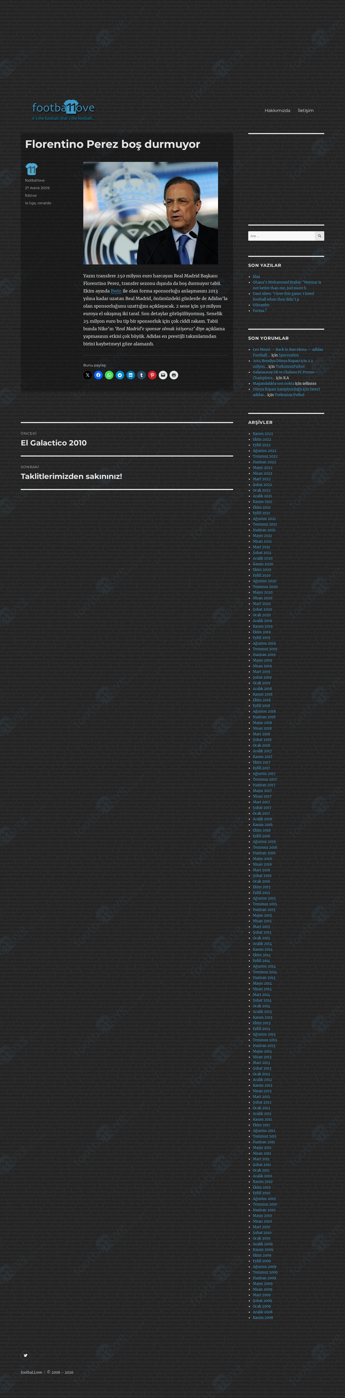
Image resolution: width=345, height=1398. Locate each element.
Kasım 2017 (262, 756)
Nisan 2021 (262, 541)
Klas (256, 276)
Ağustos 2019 (264, 643)
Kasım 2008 (263, 1317)
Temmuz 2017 (265, 779)
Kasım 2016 (263, 824)
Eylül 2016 (261, 836)
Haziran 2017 (264, 785)
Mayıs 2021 (262, 535)
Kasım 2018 (262, 694)
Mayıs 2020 (262, 592)
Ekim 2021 (262, 507)
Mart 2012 (261, 1096)
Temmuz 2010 (265, 1204)
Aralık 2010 (262, 1176)
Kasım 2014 (262, 949)
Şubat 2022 (262, 484)
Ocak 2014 (261, 1006)
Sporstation (289, 355)
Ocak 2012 (261, 1108)
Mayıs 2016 (262, 858)
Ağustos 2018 (264, 711)
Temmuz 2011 (265, 1136)
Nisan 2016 (262, 864)
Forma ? (260, 310)
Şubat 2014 (262, 1000)
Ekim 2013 (261, 1023)
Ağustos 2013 (264, 1034)
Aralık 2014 (262, 943)
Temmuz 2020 (265, 586)
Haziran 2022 (264, 462)
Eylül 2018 (261, 705)
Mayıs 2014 (262, 983)
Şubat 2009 (262, 1300)
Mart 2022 (262, 479)
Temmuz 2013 (265, 1040)
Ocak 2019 (261, 683)
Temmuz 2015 (265, 904)
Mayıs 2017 (262, 790)
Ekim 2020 (262, 569)
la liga (30, 203)
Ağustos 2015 (264, 898)
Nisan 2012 (262, 1091)
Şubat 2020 (262, 609)
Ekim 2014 (262, 955)
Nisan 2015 (262, 921)
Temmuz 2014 (265, 972)
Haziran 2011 (264, 1142)
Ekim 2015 (262, 887)
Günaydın (261, 305)
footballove (35, 180)
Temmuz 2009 (265, 1272)
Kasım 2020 (263, 564)
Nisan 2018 (262, 728)
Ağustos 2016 (264, 841)
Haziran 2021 (264, 530)
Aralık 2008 (262, 1312)
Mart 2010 (261, 1227)
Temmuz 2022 (265, 456)
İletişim (306, 110)
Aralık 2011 (262, 1113)
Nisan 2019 (262, 666)
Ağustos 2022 (264, 450)
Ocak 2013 (261, 1074)
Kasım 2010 (262, 1181)
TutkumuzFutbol (290, 366)
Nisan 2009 (262, 1289)
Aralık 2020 (262, 558)
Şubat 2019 (262, 677)
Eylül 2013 (261, 1028)
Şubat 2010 (262, 1232)
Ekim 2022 (262, 439)
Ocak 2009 (262, 1306)
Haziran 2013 (264, 1045)
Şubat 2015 (262, 932)
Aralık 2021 (262, 496)
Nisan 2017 (262, 796)
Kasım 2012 (262, 1085)
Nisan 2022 (262, 473)
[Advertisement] (173, 52)
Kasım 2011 (262, 1119)
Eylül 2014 (261, 960)
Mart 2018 (261, 734)
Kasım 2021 (262, 501)
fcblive (31, 195)
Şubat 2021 (262, 552)
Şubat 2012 (262, 1102)
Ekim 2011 (261, 1125)
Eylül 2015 (261, 892)
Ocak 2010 (261, 1238)
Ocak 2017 (261, 813)
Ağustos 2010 (264, 1198)
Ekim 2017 (262, 762)
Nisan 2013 (262, 1057)
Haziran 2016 (264, 853)
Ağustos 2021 (264, 518)
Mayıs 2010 (262, 1215)
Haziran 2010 (264, 1210)
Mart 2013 (261, 1062)
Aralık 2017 (262, 751)
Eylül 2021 (261, 513)
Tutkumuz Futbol (289, 395)
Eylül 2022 (262, 445)
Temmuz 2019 (265, 649)
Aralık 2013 (262, 1011)
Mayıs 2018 (262, 722)
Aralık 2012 (262, 1079)
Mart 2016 (261, 870)
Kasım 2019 (263, 626)
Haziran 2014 (264, 977)
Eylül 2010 (261, 1193)
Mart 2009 (262, 1295)
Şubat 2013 (262, 1068)
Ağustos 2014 (264, 966)
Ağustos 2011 (264, 1130)
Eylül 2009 (262, 1261)
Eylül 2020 (262, 575)
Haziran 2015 (264, 909)
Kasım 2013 (262, 1017)
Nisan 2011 (262, 1153)
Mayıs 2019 (262, 660)
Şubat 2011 (262, 1164)
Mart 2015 (261, 926)
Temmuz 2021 (265, 524)
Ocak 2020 (262, 615)
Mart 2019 (261, 671)
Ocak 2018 (261, 745)
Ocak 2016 (261, 881)
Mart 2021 (261, 547)
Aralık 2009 (263, 1244)
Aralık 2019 (262, 620)
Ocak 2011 (261, 1170)
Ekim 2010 (262, 1187)
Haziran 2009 (264, 1278)
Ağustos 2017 (264, 773)
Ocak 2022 (262, 490)
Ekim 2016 (262, 830)
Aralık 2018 (262, 688)
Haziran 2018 (264, 717)
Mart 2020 (262, 603)
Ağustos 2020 (264, 581)
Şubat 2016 (262, 875)
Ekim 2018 (262, 700)
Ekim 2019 (262, 632)
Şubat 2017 (262, 807)
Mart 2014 (261, 994)
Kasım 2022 (263, 433)
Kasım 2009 (263, 1249)
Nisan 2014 (262, 989)
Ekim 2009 (262, 1255)
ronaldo (44, 203)
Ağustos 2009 (265, 1266)
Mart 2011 (261, 1159)
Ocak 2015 (261, 938)
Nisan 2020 (262, 598)
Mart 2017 (261, 802)
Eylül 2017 (261, 768)
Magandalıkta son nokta (273, 383)
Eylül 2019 (261, 637)
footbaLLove (31, 1372)
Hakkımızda (277, 110)
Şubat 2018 (262, 739)
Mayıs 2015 (262, 915)
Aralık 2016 (262, 819)
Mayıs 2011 (262, 1147)
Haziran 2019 (264, 654)
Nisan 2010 (262, 1221)
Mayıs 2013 (262, 1051)
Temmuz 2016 (265, 847)
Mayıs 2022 (262, 467)
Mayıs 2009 (263, 1283)
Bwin (116, 291)
